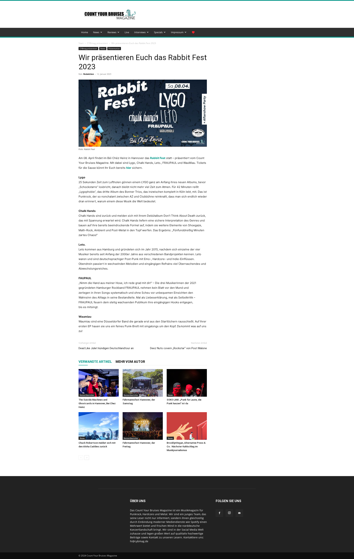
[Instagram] (229, 513)
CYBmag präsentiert (97, 43)
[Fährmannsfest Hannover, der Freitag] (143, 426)
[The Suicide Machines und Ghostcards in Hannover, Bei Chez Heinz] (99, 383)
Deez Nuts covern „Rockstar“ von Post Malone (178, 348)
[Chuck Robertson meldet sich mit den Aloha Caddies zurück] (99, 426)
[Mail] (239, 513)
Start (81, 43)
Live (127, 32)
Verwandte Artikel (95, 362)
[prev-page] (81, 457)
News (96, 32)
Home (84, 32)
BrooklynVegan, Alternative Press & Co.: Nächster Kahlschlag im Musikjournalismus (186, 446)
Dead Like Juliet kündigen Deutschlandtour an (106, 348)
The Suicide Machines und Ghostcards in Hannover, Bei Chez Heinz (97, 403)
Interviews (140, 32)
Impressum (177, 32)
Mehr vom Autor (130, 362)
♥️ (193, 32)
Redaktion (88, 74)
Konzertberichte (87, 395)
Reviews (111, 32)
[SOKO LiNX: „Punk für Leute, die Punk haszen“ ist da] (187, 383)
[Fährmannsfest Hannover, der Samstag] (143, 383)
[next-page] (86, 457)
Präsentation (114, 48)
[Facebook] (219, 513)
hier (128, 168)
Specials (158, 32)
